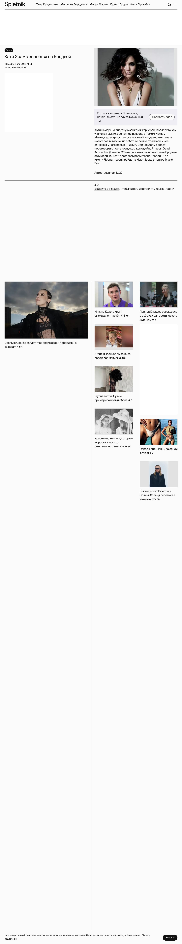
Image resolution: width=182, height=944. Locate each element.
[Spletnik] (15, 4)
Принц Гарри (119, 4)
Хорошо (170, 937)
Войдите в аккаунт (106, 189)
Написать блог (162, 117)
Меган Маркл (98, 4)
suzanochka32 (113, 173)
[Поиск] (169, 4)
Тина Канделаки (47, 4)
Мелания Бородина (74, 4)
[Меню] (175, 4)
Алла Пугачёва (140, 4)
